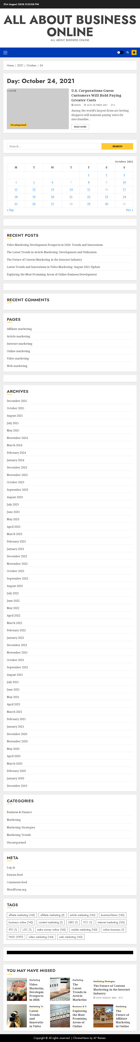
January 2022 (15, 638)
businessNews (112, 915)
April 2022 (13, 615)
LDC (27, 930)
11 (16, 189)
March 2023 (14, 534)
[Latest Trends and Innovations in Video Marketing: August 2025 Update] (17, 1015)
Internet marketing (19, 344)
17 (124, 189)
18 (16, 197)
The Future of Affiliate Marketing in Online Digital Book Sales (123, 1024)
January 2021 (15, 726)
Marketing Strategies (21, 827)
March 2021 (14, 712)
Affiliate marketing (19, 329)
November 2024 (17, 438)
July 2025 (13, 423)
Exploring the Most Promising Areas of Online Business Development (52, 274)
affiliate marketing (52, 915)
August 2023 (15, 497)
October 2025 (15, 408)
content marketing (51, 922)
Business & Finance (19, 812)
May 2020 (13, 749)
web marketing (71, 937)
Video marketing (18, 358)
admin (77, 105)
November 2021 (17, 652)
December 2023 (17, 467)
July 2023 (13, 504)
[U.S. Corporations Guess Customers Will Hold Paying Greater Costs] (38, 108)
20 (52, 197)
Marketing (14, 820)
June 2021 (13, 689)
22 (88, 197)
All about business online (70, 26)
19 (34, 197)
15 (88, 189)
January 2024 (15, 460)
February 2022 (16, 630)
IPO (13, 930)
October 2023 (15, 482)
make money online (51, 930)
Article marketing (18, 336)
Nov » (129, 210)
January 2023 (15, 549)
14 (71, 189)
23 (106, 197)
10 (124, 182)
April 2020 (13, 756)
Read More (80, 126)
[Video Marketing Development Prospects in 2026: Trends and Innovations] (17, 989)
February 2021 (16, 719)
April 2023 (13, 527)
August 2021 (15, 675)
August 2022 (15, 586)
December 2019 (17, 786)
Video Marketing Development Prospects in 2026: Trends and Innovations (55, 245)
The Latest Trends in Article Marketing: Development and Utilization (52, 252)
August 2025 (15, 416)
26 (34, 204)
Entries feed (15, 875)
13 (52, 189)
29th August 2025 (106, 998)
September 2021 (17, 667)
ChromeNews (81, 1038)
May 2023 (13, 519)
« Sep (10, 210)
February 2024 (16, 453)
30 (106, 204)
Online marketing (18, 351)
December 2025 (17, 401)
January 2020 (15, 778)
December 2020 (17, 734)
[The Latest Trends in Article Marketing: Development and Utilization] (60, 989)
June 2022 (13, 601)
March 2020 (14, 763)
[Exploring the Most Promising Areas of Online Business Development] (60, 1015)
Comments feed (17, 882)
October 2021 (15, 660)
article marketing (82, 915)
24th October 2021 (97, 105)
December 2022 (17, 556)
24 (124, 197)
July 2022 (13, 593)
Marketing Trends (19, 835)
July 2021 (13, 682)
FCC (87, 922)
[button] (5, 52)
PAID (16, 937)
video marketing (41, 937)
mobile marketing (84, 930)
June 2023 (13, 512)
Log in (11, 867)
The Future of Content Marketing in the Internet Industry (44, 259)
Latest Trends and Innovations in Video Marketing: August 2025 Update (53, 267)
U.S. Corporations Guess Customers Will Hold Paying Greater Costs (96, 95)
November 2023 (17, 475)
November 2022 (17, 564)
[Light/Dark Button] (120, 52)
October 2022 (15, 571)
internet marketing (111, 922)
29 (88, 204)
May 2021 (13, 697)
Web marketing (17, 366)
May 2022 (13, 608)
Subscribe (134, 52)
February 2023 (16, 541)
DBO (73, 922)
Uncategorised (18, 124)
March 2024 (14, 445)
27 (52, 204)
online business (113, 930)
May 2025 (13, 430)
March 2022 (14, 623)
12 (34, 189)
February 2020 (16, 771)
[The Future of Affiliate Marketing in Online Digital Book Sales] (103, 1015)
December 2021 (17, 645)
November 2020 (17, 741)
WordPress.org (16, 889)
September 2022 (17, 578)
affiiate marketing (22, 915)
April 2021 (13, 704)
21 (71, 197)
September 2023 (17, 490)
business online (21, 922)
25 (16, 204)
